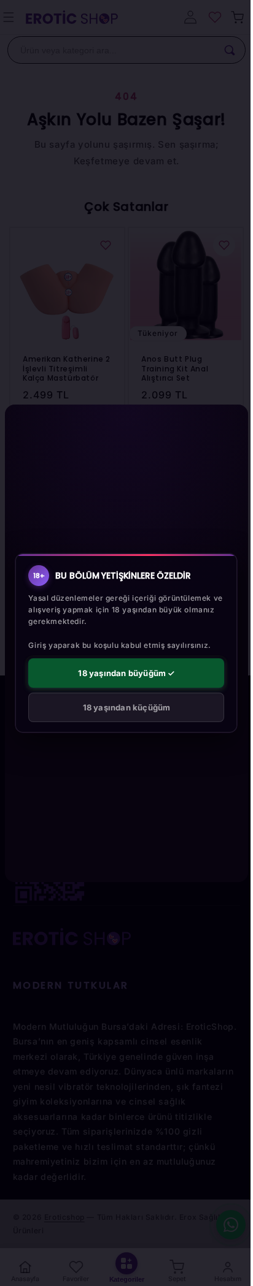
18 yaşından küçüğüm (127, 707)
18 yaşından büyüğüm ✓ (126, 673)
